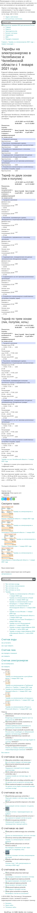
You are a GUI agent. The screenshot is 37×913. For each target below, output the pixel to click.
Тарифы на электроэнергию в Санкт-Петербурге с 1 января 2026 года (21, 603)
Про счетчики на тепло (12, 590)
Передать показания (12, 39)
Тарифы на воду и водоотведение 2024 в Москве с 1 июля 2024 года (22, 628)
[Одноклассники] (8, 499)
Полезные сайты (10, 907)
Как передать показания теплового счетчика (19, 877)
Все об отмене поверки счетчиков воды (18, 762)
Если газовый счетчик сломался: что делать (19, 806)
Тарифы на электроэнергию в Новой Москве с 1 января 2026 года (21, 599)
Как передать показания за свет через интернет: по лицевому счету (17, 848)
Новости (8, 29)
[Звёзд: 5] (8, 493)
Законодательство (11, 31)
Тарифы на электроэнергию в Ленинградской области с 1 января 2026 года (22, 607)
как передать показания (9, 653)
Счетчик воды (9, 639)
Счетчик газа (8, 650)
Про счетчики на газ (11, 588)
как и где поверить (7, 646)
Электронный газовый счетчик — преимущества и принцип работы (16, 823)
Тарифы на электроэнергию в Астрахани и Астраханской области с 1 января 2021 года (19, 699)
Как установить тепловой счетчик (16, 885)
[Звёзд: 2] (4, 493)
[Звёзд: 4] (7, 493)
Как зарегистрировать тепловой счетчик (18, 881)
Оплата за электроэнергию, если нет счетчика (20, 835)
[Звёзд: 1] (2, 493)
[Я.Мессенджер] (2, 499)
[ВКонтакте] (5, 499)
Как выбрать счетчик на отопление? (17, 893)
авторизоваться (6, 574)
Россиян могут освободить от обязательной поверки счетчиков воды (19, 733)
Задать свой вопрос (11, 17)
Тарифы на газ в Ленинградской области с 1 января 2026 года (19, 624)
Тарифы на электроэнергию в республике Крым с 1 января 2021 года (18, 677)
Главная (8, 27)
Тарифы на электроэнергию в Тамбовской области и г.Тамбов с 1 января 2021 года (19, 686)
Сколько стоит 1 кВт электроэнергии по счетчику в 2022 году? (18, 864)
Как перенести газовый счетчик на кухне (18, 818)
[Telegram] (11, 499)
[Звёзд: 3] (5, 493)
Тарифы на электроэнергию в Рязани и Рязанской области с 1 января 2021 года (18, 708)
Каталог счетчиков (11, 33)
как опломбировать (7, 664)
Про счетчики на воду (12, 584)
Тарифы (8, 592)
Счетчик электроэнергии (14, 660)
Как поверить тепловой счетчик (15, 889)
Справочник (9, 35)
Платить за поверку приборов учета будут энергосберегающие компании (18, 748)
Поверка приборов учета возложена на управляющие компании (18, 727)
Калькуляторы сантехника (13, 19)
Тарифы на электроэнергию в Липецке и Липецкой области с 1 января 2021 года (18, 690)
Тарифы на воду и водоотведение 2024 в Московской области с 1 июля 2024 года (22, 633)
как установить (6, 643)
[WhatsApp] (14, 499)
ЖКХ (6, 37)
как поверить (5, 656)
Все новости (5, 752)
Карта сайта (9, 905)
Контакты (8, 903)
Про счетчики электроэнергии (15, 586)
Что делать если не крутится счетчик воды (19, 782)
